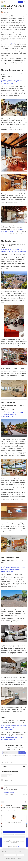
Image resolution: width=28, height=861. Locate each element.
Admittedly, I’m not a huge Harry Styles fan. (11, 807)
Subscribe (20, 1)
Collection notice (22, 851)
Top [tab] (2, 802)
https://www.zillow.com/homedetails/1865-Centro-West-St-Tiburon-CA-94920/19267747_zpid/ (12, 414)
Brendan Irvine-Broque (9, 787)
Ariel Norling (7, 11)
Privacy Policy (14, 842)
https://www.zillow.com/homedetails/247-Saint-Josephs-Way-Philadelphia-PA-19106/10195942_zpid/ (13, 727)
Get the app (20, 855)
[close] (24, 815)
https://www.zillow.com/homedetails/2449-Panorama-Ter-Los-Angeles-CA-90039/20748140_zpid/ (12, 81)
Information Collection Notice (16, 841)
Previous (5, 766)
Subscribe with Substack (15, 837)
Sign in (25, 1)
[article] (14, 808)
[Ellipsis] (26, 788)
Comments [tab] (4, 775)
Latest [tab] (6, 802)
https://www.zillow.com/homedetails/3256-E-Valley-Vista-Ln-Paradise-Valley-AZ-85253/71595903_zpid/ (13, 569)
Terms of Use (20, 840)
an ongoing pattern (13, 43)
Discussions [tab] (11, 802)
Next (24, 766)
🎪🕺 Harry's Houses (6, 805)
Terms (16, 851)
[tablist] (6, 775)
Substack (8, 858)
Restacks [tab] (10, 775)
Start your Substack (10, 855)
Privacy (13, 851)
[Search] (25, 802)
